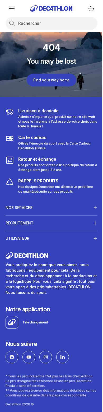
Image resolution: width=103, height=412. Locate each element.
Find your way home (51, 80)
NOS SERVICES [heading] (19, 207)
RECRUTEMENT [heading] (20, 223)
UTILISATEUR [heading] (17, 238)
